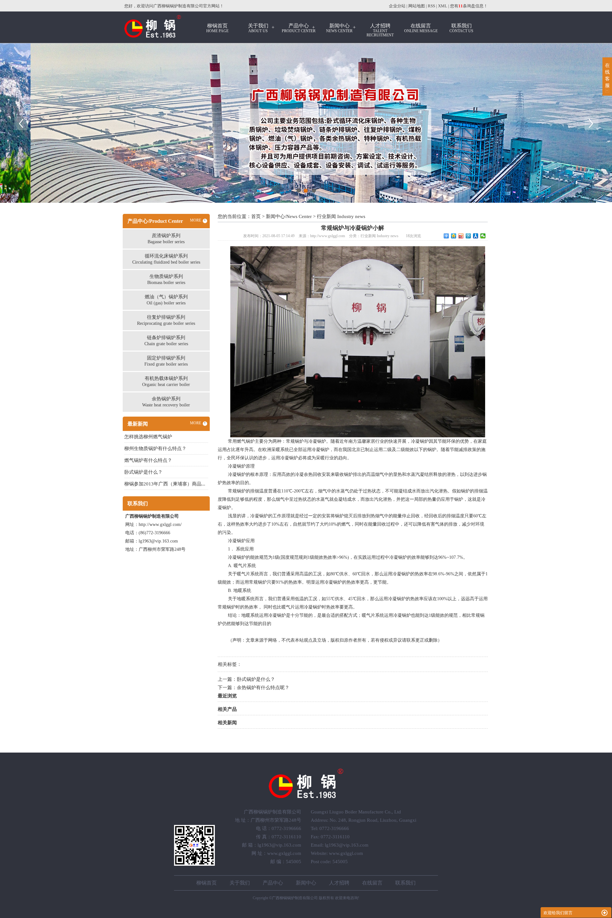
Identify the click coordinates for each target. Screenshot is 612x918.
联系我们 (461, 28)
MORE (198, 220)
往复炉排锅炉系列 (166, 320)
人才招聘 (380, 30)
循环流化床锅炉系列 (166, 259)
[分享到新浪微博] (461, 235)
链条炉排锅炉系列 (166, 340)
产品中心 (299, 28)
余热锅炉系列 (166, 401)
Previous (21, 123)
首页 (256, 216)
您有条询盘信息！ (469, 6)
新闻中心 (339, 28)
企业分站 (397, 6)
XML (442, 6)
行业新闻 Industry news (341, 216)
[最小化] (604, 913)
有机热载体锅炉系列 (166, 381)
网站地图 (416, 6)
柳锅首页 (217, 28)
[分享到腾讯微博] (468, 235)
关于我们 (258, 28)
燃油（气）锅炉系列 (166, 299)
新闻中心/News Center (289, 216)
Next (591, 123)
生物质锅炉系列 (166, 279)
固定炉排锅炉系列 (166, 361)
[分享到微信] (483, 235)
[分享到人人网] (475, 235)
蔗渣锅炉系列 (166, 238)
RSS (431, 6)
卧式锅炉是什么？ (256, 679)
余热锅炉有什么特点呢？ (263, 687)
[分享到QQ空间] (453, 235)
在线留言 (421, 28)
